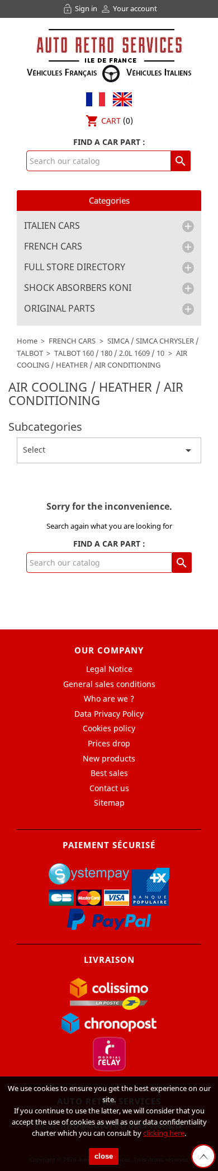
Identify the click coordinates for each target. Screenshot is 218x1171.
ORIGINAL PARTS (59, 308)
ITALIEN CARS (52, 226)
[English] (119, 98)
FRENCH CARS (53, 246)
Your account (128, 8)
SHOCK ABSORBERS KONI (77, 288)
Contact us (109, 788)
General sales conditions (109, 684)
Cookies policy (109, 728)
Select (109, 450)
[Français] (95, 98)
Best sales (109, 773)
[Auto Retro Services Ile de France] (109, 54)
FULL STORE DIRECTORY (74, 267)
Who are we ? (109, 698)
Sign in (80, 8)
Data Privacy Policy (109, 713)
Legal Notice (109, 669)
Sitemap (109, 802)
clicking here (163, 1133)
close (103, 1156)
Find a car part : (109, 142)
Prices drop (109, 743)
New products (109, 758)
